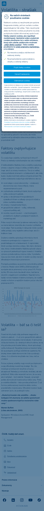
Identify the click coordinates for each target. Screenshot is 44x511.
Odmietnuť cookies (22, 81)
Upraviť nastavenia (22, 74)
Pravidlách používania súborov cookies (17, 122)
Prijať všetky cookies (22, 67)
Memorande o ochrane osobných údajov (17, 126)
